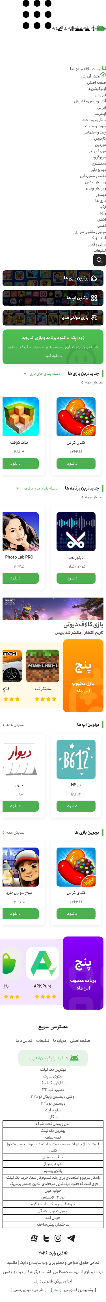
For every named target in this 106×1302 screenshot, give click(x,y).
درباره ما (59, 1040)
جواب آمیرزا (53, 1190)
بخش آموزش (90, 76)
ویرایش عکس (95, 182)
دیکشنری (99, 163)
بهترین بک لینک (53, 1069)
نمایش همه (94, 382)
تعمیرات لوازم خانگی (53, 1211)
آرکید (102, 207)
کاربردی (100, 138)
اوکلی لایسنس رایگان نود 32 (53, 1096)
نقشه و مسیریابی (93, 176)
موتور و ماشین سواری (90, 232)
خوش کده (53, 1218)
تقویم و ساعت (95, 126)
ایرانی (101, 107)
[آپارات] (34, 1238)
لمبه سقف (53, 1137)
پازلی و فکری (96, 244)
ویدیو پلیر (98, 170)
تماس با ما (24, 1040)
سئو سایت (53, 1110)
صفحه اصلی (96, 82)
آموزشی (100, 95)
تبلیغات (100, 250)
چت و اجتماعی (94, 132)
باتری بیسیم (53, 1171)
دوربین (100, 145)
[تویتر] (46, 1238)
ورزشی (101, 213)
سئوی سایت (53, 1076)
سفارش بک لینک (53, 1083)
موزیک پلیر (97, 151)
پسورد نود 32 (53, 1090)
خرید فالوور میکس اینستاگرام (53, 1204)
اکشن (101, 219)
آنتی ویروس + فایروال (90, 101)
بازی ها (100, 201)
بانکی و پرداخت (94, 120)
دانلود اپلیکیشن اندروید (47, 1058)
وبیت (57, 1290)
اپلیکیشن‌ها (96, 89)
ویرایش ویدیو (95, 188)
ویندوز (101, 194)
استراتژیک (98, 238)
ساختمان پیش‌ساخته (53, 1224)
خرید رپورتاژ (53, 1164)
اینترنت (100, 114)
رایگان (53, 1117)
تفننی (101, 226)
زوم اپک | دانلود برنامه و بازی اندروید (79, 28)
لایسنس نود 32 (53, 1103)
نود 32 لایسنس (53, 1197)
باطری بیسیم (53, 1157)
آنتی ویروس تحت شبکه (53, 1124)
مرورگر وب (98, 157)
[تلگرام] (71, 1238)
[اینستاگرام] (58, 1238)
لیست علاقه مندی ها (86, 69)
